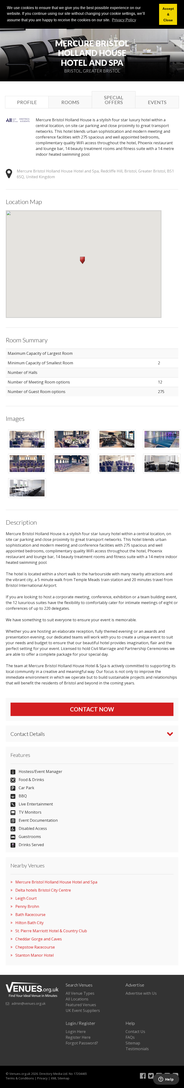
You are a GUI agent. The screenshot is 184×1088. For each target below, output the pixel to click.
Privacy (42, 1078)
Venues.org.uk (19, 1073)
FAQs (130, 1037)
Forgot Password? (82, 1043)
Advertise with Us (141, 993)
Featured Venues (81, 1004)
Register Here (78, 1037)
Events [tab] (157, 102)
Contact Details (28, 734)
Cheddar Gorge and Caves (38, 939)
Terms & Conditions (20, 1078)
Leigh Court (26, 898)
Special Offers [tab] (113, 99)
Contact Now (92, 709)
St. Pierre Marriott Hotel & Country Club (51, 930)
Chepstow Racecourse (35, 947)
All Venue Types (80, 993)
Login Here (76, 1031)
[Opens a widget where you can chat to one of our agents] (166, 1080)
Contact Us (135, 1031)
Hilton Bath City (29, 922)
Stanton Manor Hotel (34, 955)
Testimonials (137, 1048)
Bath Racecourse (30, 914)
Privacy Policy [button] (124, 20)
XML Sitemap (60, 1078)
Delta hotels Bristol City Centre (43, 890)
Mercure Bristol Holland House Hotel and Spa (56, 882)
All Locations (77, 999)
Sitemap (133, 1043)
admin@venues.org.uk (29, 1003)
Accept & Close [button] (168, 14)
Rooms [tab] (70, 102)
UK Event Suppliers (83, 1010)
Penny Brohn (27, 906)
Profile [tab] (27, 102)
